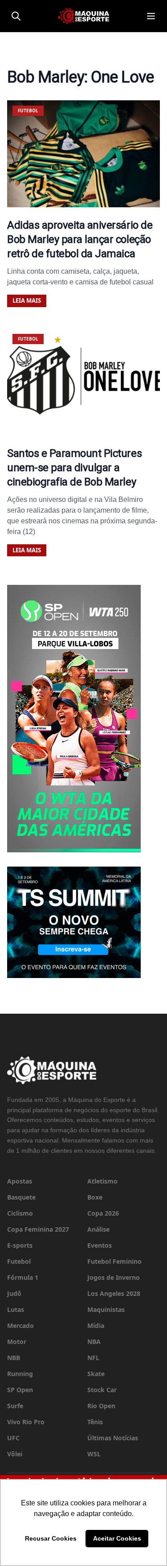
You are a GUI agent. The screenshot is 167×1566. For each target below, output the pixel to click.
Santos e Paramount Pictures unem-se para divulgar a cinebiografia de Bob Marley (74, 467)
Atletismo (102, 1181)
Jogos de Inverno (113, 1277)
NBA (94, 1341)
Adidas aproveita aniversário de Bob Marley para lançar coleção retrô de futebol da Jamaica (79, 239)
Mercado (20, 1325)
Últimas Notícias (112, 1438)
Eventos (99, 1245)
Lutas (15, 1309)
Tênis (95, 1422)
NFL (93, 1357)
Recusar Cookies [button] (51, 1538)
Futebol (19, 1261)
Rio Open (101, 1406)
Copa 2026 (103, 1213)
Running (20, 1373)
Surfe (15, 1406)
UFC (13, 1438)
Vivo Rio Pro (26, 1422)
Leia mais (26, 300)
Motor (16, 1341)
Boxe (94, 1197)
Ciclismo (20, 1213)
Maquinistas (106, 1309)
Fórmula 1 (22, 1277)
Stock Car (102, 1389)
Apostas (19, 1181)
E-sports (20, 1245)
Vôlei (14, 1454)
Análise (98, 1229)
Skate (96, 1373)
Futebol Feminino (114, 1261)
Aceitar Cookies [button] (117, 1538)
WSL (94, 1454)
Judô (14, 1293)
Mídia (95, 1325)
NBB (13, 1357)
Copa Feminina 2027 (38, 1229)
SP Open (20, 1389)
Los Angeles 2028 (113, 1293)
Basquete (21, 1197)
